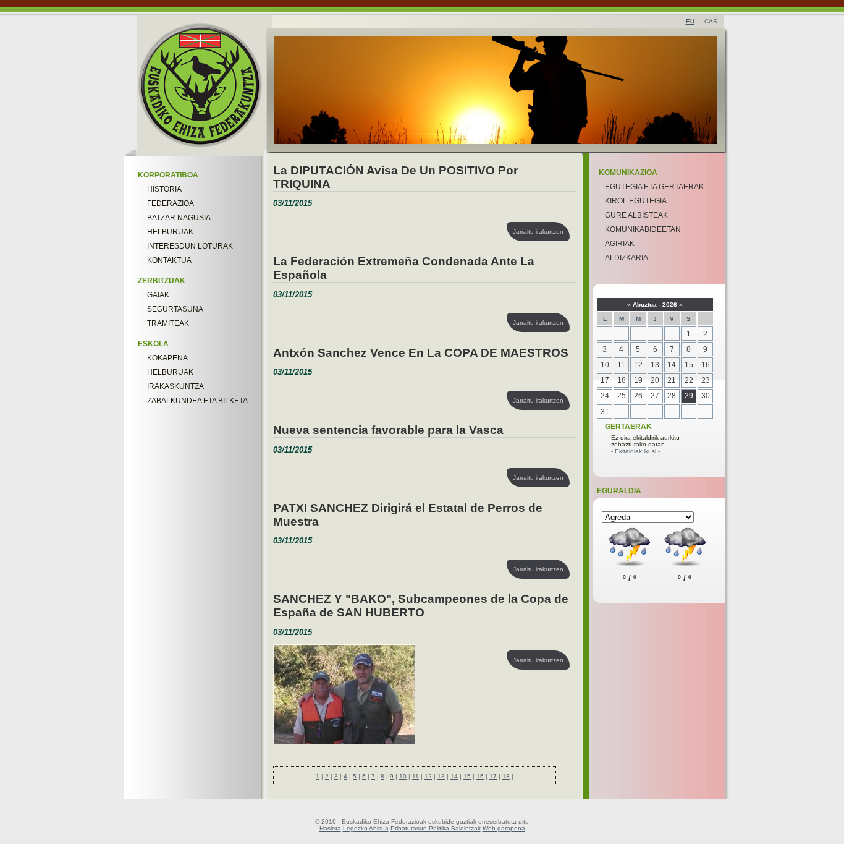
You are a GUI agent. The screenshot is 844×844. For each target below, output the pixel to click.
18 (506, 776)
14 (454, 776)
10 (403, 776)
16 (480, 776)
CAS (710, 21)
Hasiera (330, 828)
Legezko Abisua (366, 828)
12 (428, 776)
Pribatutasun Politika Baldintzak (435, 828)
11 (415, 776)
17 (493, 776)
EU (690, 21)
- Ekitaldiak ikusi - (635, 451)
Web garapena (504, 828)
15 (467, 776)
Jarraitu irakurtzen (538, 231)
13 (441, 776)
